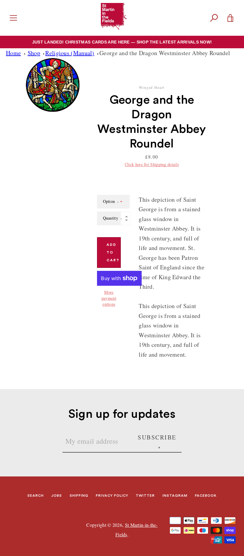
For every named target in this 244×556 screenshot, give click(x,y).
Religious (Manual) (69, 53)
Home (13, 53)
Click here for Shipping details (152, 164)
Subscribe (157, 437)
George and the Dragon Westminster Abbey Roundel (164, 53)
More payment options (108, 298)
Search (35, 495)
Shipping (79, 495)
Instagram (174, 495)
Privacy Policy (112, 495)
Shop (34, 53)
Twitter (145, 495)
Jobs (56, 495)
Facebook (206, 495)
